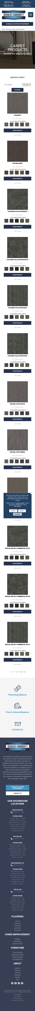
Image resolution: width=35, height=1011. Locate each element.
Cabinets (17, 939)
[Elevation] (16, 172)
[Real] (27, 124)
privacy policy (20, 503)
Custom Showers (17, 943)
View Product (17, 130)
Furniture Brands (18, 959)
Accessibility (18, 994)
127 (16, 672)
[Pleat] (22, 317)
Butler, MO (17, 836)
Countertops (17, 941)
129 (24, 672)
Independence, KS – (8, 5)
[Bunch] (11, 317)
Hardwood (17, 923)
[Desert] (11, 172)
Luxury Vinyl (17, 927)
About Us (17, 970)
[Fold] (16, 317)
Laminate (18, 925)
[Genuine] (16, 124)
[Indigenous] (16, 413)
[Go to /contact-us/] (17, 725)
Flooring (8, 29)
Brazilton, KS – (8, 2)
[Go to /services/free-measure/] (17, 708)
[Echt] (11, 124)
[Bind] (17, 295)
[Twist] (27, 317)
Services (17, 972)
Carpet (13, 29)
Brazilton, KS (17, 810)
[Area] (17, 151)
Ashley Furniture (17, 952)
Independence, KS (17, 863)
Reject (22, 510)
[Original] (27, 413)
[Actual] (17, 103)
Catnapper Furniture (17, 954)
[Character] (11, 220)
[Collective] (16, 220)
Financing (17, 968)
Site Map (17, 996)
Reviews (17, 977)
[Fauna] (22, 172)
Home (3, 29)
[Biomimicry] (17, 199)
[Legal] (22, 124)
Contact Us (17, 974)
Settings (17, 514)
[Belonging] (17, 391)
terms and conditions (15, 504)
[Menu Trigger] (30, 14)
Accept (13, 510)
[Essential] (11, 413)
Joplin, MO (17, 889)
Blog (17, 979)
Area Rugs (17, 930)
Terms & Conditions (17, 1000)
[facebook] (12, 983)
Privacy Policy (17, 998)
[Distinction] (27, 220)
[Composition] (22, 220)
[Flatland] (27, 172)
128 (20, 672)
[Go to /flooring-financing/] (17, 690)
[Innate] (22, 413)
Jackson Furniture (17, 956)
